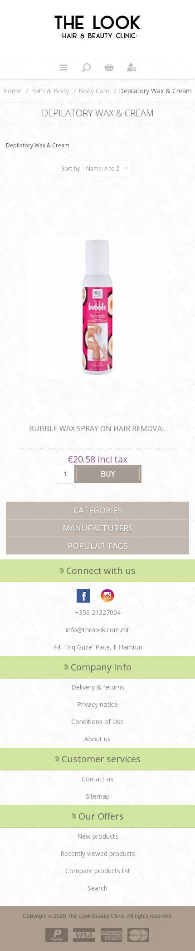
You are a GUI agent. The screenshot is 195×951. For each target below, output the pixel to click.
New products (97, 836)
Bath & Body (50, 90)
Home (12, 90)
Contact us (97, 779)
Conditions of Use (97, 721)
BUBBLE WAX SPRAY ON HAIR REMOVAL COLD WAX (97, 433)
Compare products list (97, 870)
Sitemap (98, 796)
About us (97, 739)
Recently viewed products (97, 853)
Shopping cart (109, 67)
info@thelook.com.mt (97, 629)
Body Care (93, 90)
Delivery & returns (97, 687)
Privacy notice (97, 704)
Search (97, 888)
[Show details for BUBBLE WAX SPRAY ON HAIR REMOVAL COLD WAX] (97, 308)
